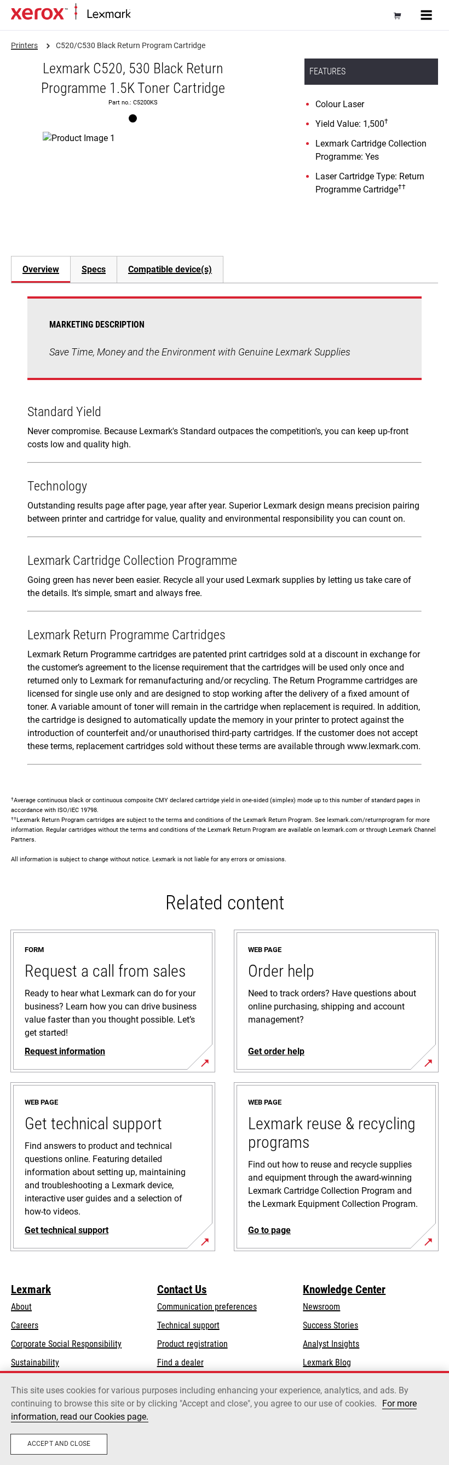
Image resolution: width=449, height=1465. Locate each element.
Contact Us (182, 1289)
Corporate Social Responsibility (66, 1344)
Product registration (192, 1344)
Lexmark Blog (327, 1362)
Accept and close (58, 1444)
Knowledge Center (344, 1289)
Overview (40, 269)
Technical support (188, 1325)
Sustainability (35, 1362)
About (21, 1306)
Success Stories (330, 1325)
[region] (224, 1418)
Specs (94, 269)
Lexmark (31, 1289)
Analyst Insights (331, 1344)
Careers (24, 1325)
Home (139, 14)
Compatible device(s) (170, 269)
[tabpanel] (224, 533)
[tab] (40, 269)
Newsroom (321, 1306)
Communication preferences (207, 1306)
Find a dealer (180, 1362)
